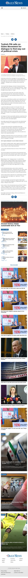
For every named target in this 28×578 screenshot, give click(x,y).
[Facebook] (12, 39)
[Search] (21, 8)
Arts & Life (13, 560)
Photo (12, 562)
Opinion (21, 558)
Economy (13, 558)
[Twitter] (15, 39)
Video (3, 562)
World (3, 560)
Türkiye (3, 558)
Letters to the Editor (18, 572)
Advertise (3, 574)
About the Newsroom (6, 572)
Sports (20, 560)
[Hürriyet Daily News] (14, 3)
